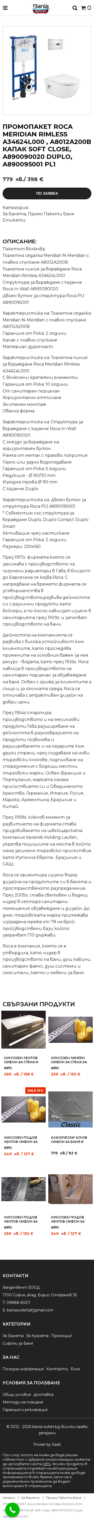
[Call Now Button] (12, 1510)
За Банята (14, 213)
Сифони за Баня (18, 1343)
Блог (75, 1369)
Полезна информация (23, 1369)
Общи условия (17, 1394)
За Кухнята (37, 1335)
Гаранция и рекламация (25, 1409)
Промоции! (61, 1335)
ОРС (47, 1464)
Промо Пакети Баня (51, 213)
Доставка (43, 1394)
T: (4, 1302)
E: (4, 1310)
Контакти (57, 1369)
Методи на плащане (23, 1402)
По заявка (47, 193)
